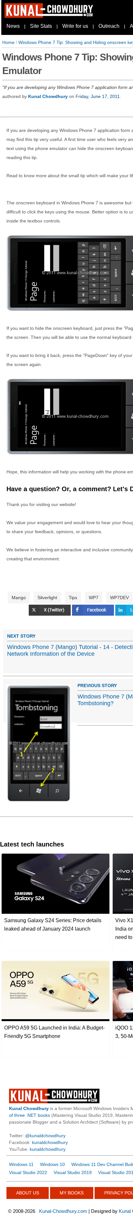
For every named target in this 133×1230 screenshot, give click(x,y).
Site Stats (41, 26)
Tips (73, 597)
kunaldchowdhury (50, 1142)
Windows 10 (52, 1164)
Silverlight (47, 597)
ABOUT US (27, 1192)
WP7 (93, 597)
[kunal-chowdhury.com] (50, 16)
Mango (19, 597)
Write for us (75, 26)
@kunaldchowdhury (45, 1135)
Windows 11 (21, 1164)
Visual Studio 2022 (28, 1172)
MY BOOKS (72, 1192)
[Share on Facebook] (93, 614)
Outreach (108, 26)
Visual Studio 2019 (73, 1172)
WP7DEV (119, 597)
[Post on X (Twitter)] (50, 614)
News (13, 26)
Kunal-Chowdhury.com (63, 1211)
